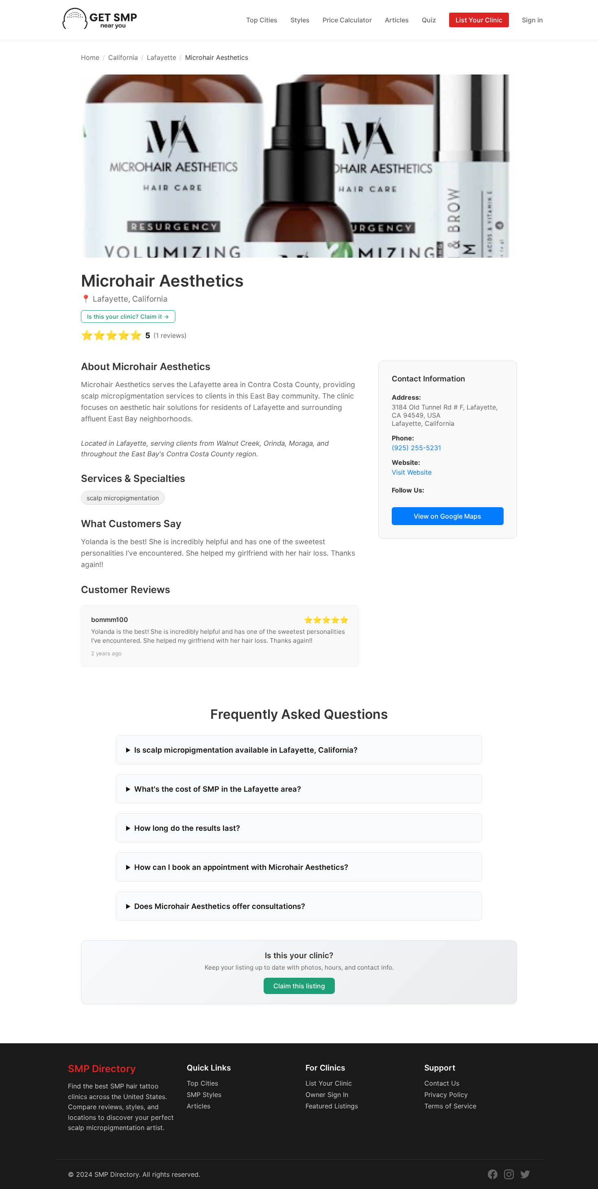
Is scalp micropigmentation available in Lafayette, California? (246, 749)
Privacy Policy (446, 1094)
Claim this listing (299, 986)
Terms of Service (450, 1106)
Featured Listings (332, 1106)
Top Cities (261, 20)
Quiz (429, 20)
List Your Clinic (479, 20)
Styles (300, 20)
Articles (397, 20)
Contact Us (441, 1083)
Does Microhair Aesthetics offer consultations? (219, 906)
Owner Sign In (327, 1094)
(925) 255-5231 (416, 448)
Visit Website (412, 472)
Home (90, 57)
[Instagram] (509, 1174)
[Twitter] (525, 1174)
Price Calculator (347, 20)
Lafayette (161, 57)
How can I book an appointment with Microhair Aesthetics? (241, 867)
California (123, 57)
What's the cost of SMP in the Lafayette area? (217, 788)
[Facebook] (493, 1174)
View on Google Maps (447, 516)
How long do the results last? (187, 827)
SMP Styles (204, 1094)
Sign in (532, 20)
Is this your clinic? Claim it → (128, 316)
